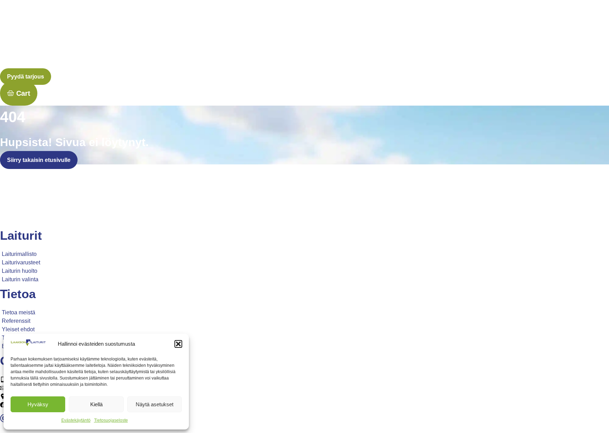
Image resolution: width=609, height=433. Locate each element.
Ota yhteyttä (496, 36)
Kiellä (96, 404)
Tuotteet (317, 36)
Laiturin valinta (404, 36)
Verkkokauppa (585, 36)
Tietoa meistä (450, 36)
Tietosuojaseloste (111, 420)
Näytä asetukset (154, 404)
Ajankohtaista (539, 36)
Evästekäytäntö (76, 420)
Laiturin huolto (356, 36)
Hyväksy (37, 404)
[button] (178, 343)
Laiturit (288, 36)
